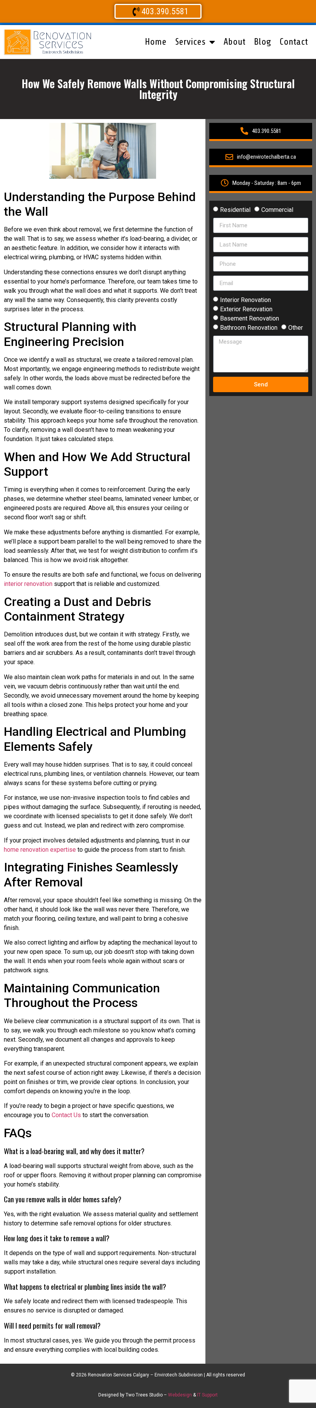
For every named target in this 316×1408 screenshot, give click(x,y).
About (234, 42)
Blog (262, 42)
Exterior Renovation (246, 309)
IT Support (207, 1395)
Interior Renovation (245, 300)
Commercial (277, 209)
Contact (293, 42)
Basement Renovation (249, 318)
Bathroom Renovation (248, 327)
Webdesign (180, 1395)
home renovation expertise (40, 849)
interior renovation (28, 583)
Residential (235, 209)
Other (295, 327)
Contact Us (66, 1115)
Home (155, 42)
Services (190, 42)
